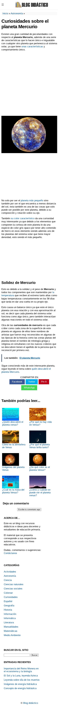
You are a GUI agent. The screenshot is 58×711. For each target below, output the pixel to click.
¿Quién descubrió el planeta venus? (12, 423)
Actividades (10, 571)
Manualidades (11, 626)
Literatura (9, 622)
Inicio (5, 13)
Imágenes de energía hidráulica (20, 684)
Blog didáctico (30, 703)
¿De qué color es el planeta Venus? (39, 468)
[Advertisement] (29, 83)
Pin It (44, 381)
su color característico (22, 218)
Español (8, 601)
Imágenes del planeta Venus (13, 468)
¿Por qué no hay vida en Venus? (40, 423)
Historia (8, 609)
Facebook (17, 381)
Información (10, 614)
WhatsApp (29, 387)
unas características (32, 46)
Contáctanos (10, 553)
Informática (10, 618)
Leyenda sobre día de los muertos (22, 680)
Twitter (31, 381)
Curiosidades (11, 597)
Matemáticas (10, 631)
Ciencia (8, 580)
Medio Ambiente (12, 635)
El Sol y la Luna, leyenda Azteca (21, 675)
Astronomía (17, 13)
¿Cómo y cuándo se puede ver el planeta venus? (40, 492)
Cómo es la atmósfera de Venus (13, 446)
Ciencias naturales (13, 584)
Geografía (9, 605)
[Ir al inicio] (31, 7)
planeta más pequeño (32, 200)
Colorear (8, 593)
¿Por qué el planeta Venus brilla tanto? (39, 446)
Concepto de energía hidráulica (20, 688)
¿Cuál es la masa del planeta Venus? (13, 491)
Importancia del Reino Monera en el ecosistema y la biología (21, 670)
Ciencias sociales (13, 588)
